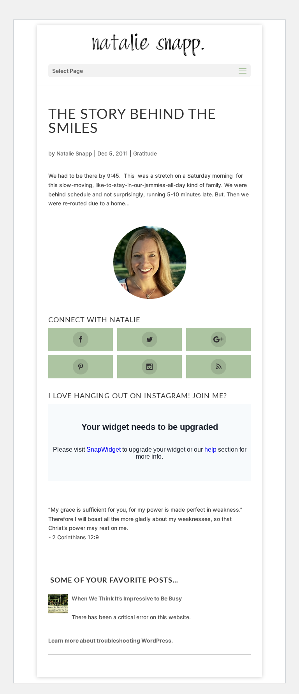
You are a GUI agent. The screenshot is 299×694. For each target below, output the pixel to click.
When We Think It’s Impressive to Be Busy (127, 598)
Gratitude (145, 153)
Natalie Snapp (74, 153)
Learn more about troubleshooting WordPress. (110, 640)
